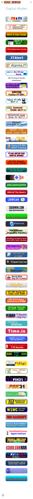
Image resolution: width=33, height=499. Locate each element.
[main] (16, 8)
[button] (2, 2)
